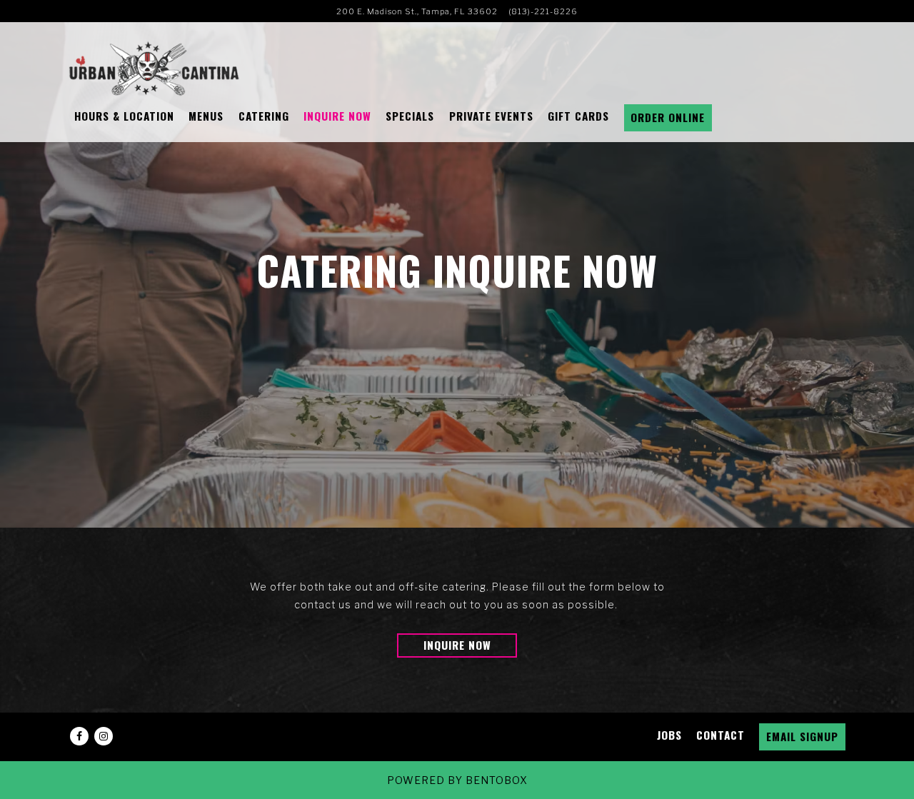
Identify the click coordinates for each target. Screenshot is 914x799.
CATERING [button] (263, 116)
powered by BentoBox (457, 780)
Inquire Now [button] (337, 116)
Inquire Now (457, 645)
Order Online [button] (668, 117)
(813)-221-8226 (543, 11)
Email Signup (802, 736)
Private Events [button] (491, 116)
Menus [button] (206, 116)
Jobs (669, 735)
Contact (720, 735)
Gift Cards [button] (578, 116)
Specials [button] (410, 116)
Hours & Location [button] (124, 116)
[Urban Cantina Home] (154, 68)
